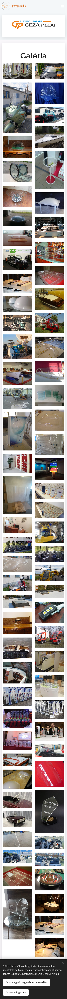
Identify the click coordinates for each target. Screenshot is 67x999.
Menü (62, 6)
